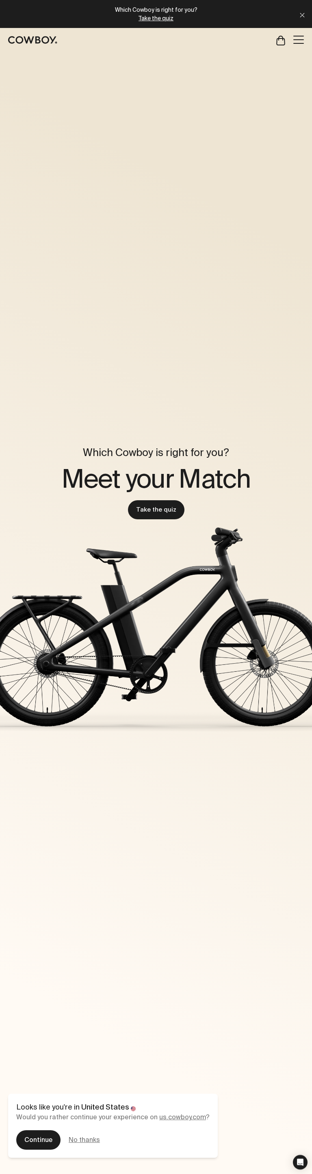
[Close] (302, 14)
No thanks (84, 1139)
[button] (300, 1162)
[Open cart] (280, 39)
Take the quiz (156, 510)
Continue (38, 1139)
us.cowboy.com (182, 1117)
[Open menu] (298, 39)
